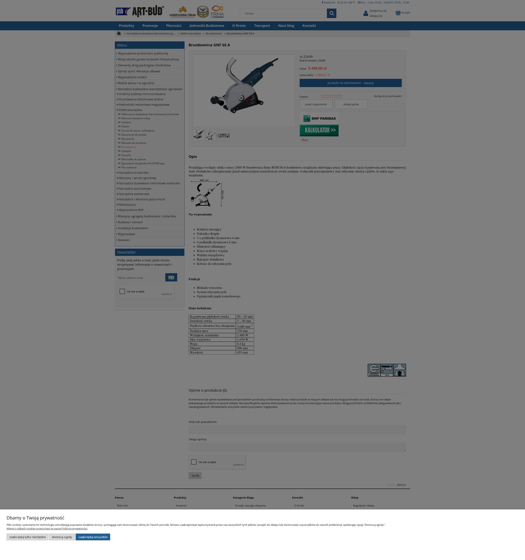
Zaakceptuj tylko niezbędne (27, 537)
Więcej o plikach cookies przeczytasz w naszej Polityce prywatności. (47, 528)
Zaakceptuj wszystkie (93, 537)
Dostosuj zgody (62, 537)
